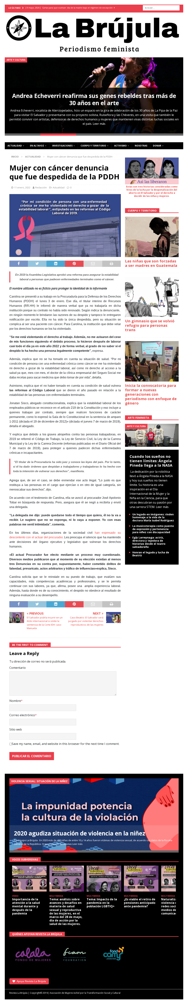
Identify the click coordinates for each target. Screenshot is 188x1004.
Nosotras (141, 145)
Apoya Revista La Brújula (31, 981)
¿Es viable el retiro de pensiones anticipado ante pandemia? (139, 902)
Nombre (15, 701)
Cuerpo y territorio (93, 145)
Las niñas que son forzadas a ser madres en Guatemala (151, 263)
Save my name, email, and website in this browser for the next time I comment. (65, 744)
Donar (157, 145)
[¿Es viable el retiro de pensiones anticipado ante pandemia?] (141, 879)
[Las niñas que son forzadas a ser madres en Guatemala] (152, 237)
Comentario (17, 668)
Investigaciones (62, 145)
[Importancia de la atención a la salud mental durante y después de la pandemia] (29, 879)
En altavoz (37, 145)
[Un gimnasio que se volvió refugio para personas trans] (152, 297)
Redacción (41, 187)
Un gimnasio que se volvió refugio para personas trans (149, 325)
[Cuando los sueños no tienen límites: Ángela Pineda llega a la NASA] (152, 435)
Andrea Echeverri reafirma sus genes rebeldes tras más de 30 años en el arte (94, 99)
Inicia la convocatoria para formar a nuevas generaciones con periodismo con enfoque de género (151, 394)
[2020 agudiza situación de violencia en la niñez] (94, 814)
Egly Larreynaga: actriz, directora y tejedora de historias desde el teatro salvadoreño (148, 542)
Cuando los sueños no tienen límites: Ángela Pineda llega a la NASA (151, 461)
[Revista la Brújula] (94, 33)
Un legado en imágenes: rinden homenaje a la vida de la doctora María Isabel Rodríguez (153, 517)
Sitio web (15, 729)
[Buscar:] (161, 7)
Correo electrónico (22, 715)
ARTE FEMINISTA (138, 417)
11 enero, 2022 (22, 187)
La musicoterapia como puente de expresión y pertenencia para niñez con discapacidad (153, 529)
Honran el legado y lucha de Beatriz (150, 554)
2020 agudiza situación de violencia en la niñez (79, 833)
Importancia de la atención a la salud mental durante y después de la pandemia (26, 906)
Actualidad (15, 145)
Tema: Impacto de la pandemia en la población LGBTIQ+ (102, 902)
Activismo (120, 145)
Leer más (99, 124)
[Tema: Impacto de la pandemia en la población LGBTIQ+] (104, 879)
